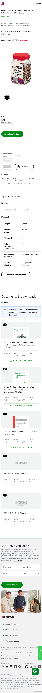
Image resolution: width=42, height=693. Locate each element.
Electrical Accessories (22, 24)
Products (10, 24)
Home (3, 24)
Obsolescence (18, 656)
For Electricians (11, 635)
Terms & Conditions (31, 656)
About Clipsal (10, 624)
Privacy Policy (17, 560)
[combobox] (31, 573)
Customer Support (12, 641)
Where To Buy (13, 134)
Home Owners (11, 630)
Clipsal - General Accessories (11, 25)
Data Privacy (30, 653)
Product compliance (7, 653)
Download (25, 167)
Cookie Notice (20, 653)
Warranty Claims (6, 656)
